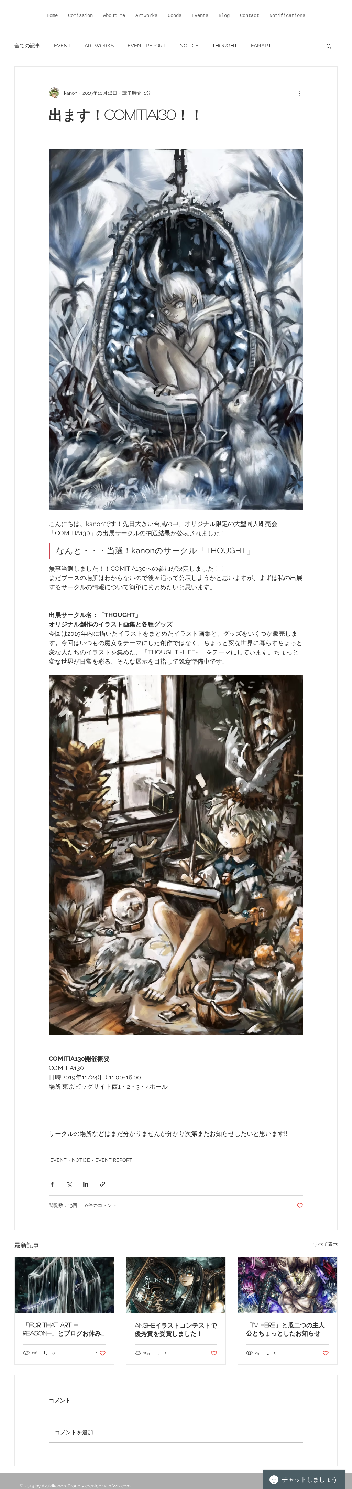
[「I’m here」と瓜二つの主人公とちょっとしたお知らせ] (287, 1285)
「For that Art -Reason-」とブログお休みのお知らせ (62, 1330)
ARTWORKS (99, 46)
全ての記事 (27, 46)
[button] (329, 46)
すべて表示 (326, 1244)
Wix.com (121, 1485)
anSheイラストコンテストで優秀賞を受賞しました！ (176, 1329)
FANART (261, 46)
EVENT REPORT (147, 46)
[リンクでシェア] (102, 1184)
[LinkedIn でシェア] (85, 1184)
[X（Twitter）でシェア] (69, 1184)
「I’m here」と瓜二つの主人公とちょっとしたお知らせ (285, 1329)
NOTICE (188, 46)
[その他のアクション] (299, 93)
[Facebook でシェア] (52, 1184)
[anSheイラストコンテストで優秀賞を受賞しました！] (176, 1285)
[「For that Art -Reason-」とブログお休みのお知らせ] (64, 1285)
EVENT (62, 46)
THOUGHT (224, 46)
